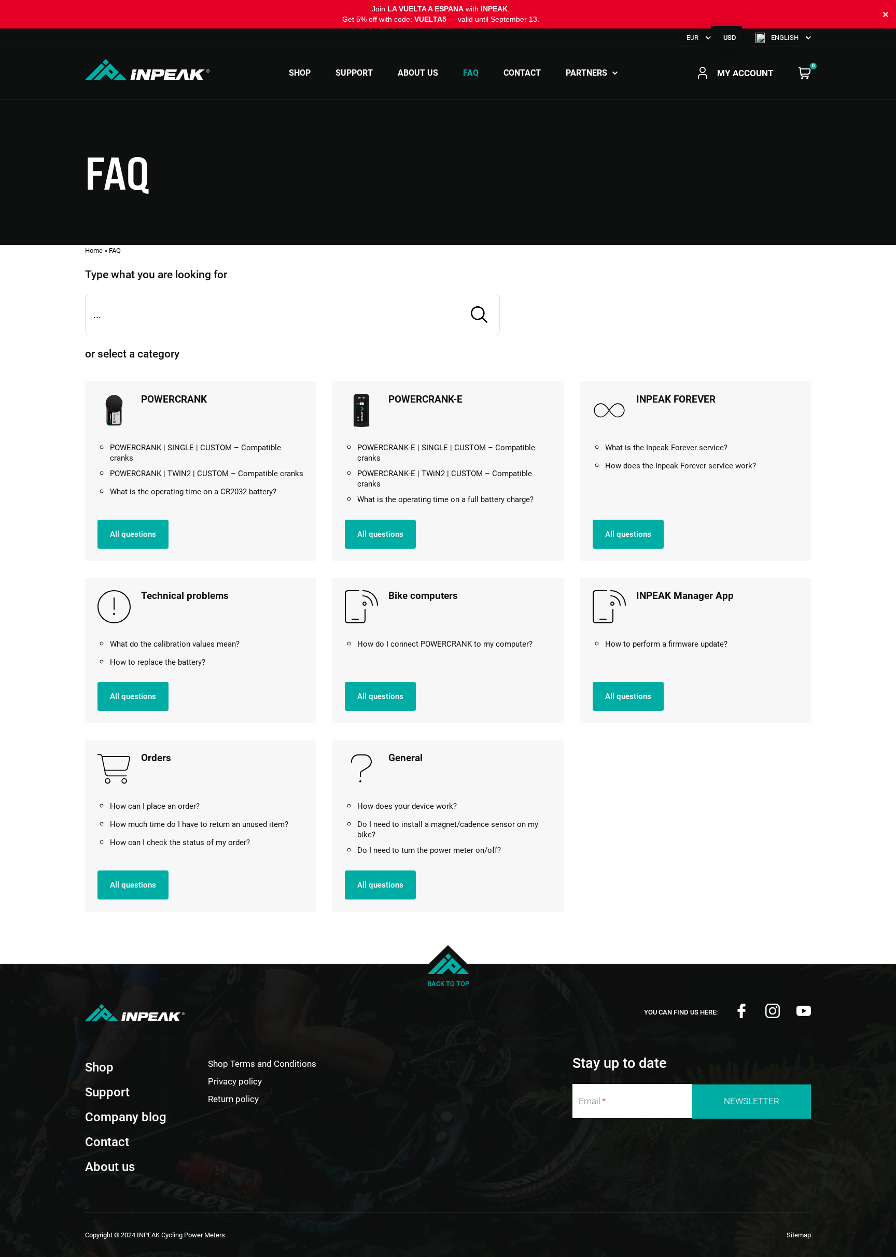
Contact (522, 73)
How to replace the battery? (157, 662)
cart (805, 73)
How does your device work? (407, 806)
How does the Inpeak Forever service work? (680, 465)
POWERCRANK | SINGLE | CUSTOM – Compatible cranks (195, 453)
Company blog (125, 1117)
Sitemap (799, 1235)
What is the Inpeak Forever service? (666, 447)
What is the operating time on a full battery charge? (445, 499)
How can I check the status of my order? (180, 842)
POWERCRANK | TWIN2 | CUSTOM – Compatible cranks (206, 473)
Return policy (233, 1099)
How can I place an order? (155, 806)
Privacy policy (235, 1081)
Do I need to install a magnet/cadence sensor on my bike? (447, 829)
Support (354, 73)
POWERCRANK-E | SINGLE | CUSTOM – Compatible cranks (446, 453)
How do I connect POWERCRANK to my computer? (445, 644)
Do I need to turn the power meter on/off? (429, 850)
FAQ (471, 73)
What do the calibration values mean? (175, 644)
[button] (783, 37)
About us (418, 73)
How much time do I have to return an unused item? (199, 824)
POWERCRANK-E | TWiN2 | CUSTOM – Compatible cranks (444, 479)
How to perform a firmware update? (666, 644)
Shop (300, 73)
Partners (586, 73)
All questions (133, 534)
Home (94, 250)
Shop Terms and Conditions (262, 1064)
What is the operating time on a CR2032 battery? (193, 491)
